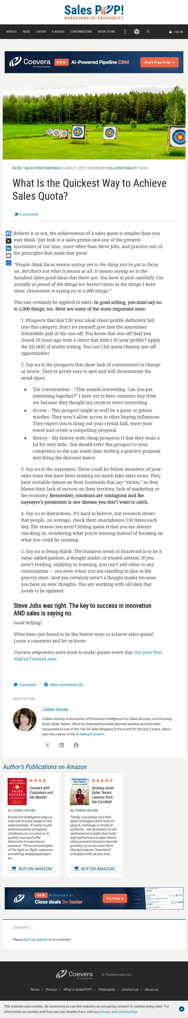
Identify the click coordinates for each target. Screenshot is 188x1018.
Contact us (129, 989)
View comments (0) (66, 684)
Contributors (81, 31)
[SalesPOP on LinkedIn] (61, 745)
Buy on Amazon (34, 868)
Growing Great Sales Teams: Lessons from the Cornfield (103, 795)
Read (26, 31)
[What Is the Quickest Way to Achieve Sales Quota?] (94, 122)
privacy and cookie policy (118, 1011)
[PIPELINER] (136, 31)
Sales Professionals (43, 168)
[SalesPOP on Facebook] (76, 745)
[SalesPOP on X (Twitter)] (47, 745)
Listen (41, 31)
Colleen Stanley (122, 168)
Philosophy (106, 989)
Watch (11, 31)
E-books (58, 31)
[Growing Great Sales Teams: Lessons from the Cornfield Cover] (79, 791)
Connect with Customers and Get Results (41, 793)
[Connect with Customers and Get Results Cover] (17, 791)
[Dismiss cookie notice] (181, 1009)
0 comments (29, 214)
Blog (17, 168)
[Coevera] (78, 974)
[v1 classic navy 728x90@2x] (94, 62)
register (41, 939)
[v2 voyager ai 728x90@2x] (94, 898)
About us (151, 989)
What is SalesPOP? (77, 989)
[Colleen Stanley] (24, 719)
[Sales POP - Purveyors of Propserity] (94, 12)
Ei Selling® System (90, 734)
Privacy (51, 989)
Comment (28, 684)
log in (27, 939)
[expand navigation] (124, 31)
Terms (34, 989)
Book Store (106, 31)
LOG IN (178, 32)
